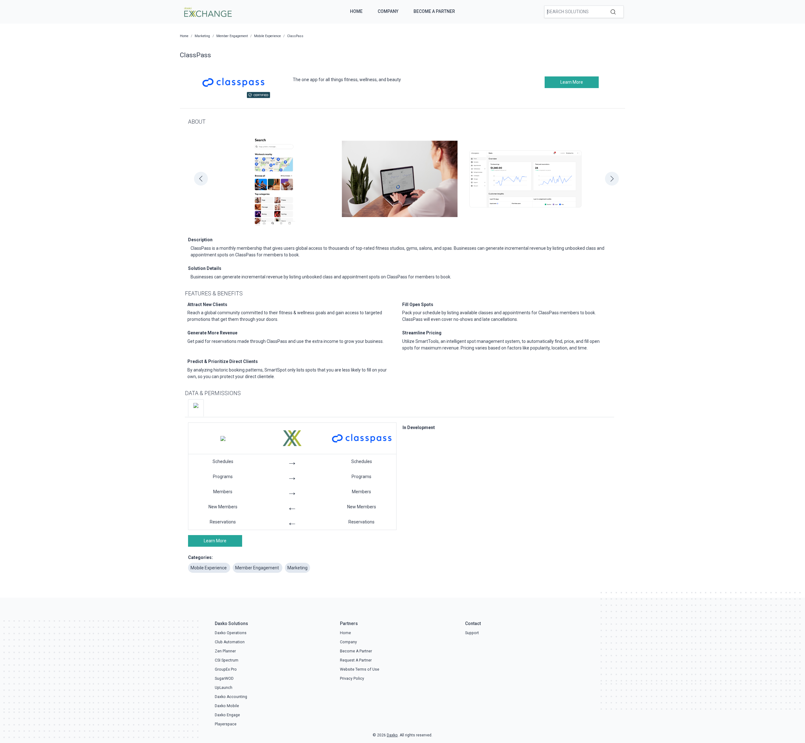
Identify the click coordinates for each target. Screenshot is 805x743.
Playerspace (225, 724)
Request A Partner (356, 660)
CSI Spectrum (226, 660)
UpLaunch (223, 687)
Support (472, 633)
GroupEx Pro (226, 669)
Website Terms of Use (359, 669)
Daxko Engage (227, 715)
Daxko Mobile (227, 706)
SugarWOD (224, 678)
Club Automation (230, 642)
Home (356, 11)
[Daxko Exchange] (207, 11)
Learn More (571, 82)
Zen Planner (225, 651)
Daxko (392, 735)
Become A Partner (434, 11)
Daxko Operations (231, 633)
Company (388, 11)
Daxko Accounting (231, 697)
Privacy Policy (352, 678)
